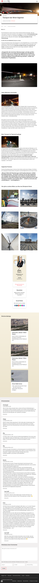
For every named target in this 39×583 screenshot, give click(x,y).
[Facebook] (15, 305)
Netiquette (9, 575)
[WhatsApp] (20, 305)
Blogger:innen (3, 575)
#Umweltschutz (21, 284)
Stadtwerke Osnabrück (6, 579)
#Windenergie (19, 285)
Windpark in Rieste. (17, 40)
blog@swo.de (19, 278)
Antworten (5, 414)
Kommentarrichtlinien (16, 575)
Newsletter (27, 575)
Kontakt (23, 575)
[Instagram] (22, 305)
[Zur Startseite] (5, 1)
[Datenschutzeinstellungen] (2, 581)
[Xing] (17, 305)
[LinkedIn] (24, 305)
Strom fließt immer (17, 384)
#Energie (16, 284)
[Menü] (37, 1)
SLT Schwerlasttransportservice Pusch (25, 153)
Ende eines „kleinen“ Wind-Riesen (19, 333)
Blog (2, 26)
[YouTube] (18, 305)
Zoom (5, 26)
